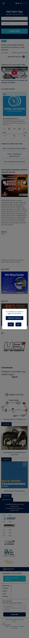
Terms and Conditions (14, 318)
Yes (11, 324)
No (18, 324)
